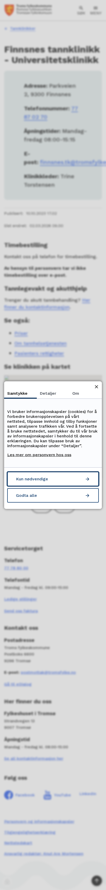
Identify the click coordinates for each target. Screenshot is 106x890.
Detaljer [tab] (48, 393)
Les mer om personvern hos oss (39, 454)
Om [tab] (75, 393)
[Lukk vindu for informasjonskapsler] (96, 386)
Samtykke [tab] (17, 393)
